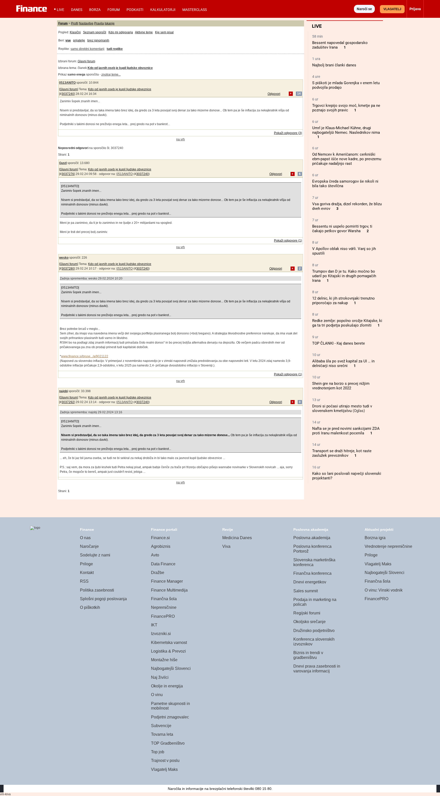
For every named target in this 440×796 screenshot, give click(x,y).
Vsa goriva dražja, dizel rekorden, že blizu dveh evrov (347, 206)
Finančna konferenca (312, 573)
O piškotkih (90, 607)
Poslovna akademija (311, 538)
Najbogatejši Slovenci (171, 668)
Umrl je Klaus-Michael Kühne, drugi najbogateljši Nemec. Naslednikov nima (346, 130)
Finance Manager (167, 581)
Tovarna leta (162, 734)
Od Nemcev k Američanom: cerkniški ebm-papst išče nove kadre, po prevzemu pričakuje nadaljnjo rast (346, 159)
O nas (85, 538)
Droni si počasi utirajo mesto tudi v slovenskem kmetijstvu (342, 408)
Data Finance (163, 564)
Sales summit (305, 591)
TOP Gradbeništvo (168, 743)
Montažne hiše (164, 660)
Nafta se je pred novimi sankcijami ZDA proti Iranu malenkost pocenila (346, 430)
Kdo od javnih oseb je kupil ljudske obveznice (119, 89)
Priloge (86, 564)
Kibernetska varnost (169, 642)
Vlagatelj (392, 9)
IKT (154, 625)
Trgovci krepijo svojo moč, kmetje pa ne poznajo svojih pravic (346, 107)
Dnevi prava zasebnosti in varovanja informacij (316, 668)
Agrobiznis (160, 546)
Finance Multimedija (169, 590)
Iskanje (110, 23)
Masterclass (194, 10)
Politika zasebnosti (97, 590)
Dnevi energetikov (309, 582)
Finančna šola (164, 599)
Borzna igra (375, 538)
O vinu (157, 694)
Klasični (75, 32)
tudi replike (115, 49)
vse (68, 40)
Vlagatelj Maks (164, 769)
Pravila (99, 23)
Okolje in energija (167, 686)
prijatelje (79, 40)
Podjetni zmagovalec (170, 717)
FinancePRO (163, 616)
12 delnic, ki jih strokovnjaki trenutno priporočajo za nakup (343, 300)
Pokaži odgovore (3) (288, 133)
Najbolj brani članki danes (334, 65)
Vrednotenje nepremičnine (388, 546)
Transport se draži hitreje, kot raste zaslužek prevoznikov (342, 453)
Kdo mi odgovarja (120, 32)
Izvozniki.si (161, 633)
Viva (226, 546)
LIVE (60, 10)
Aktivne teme (144, 32)
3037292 (68, 402)
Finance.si (160, 538)
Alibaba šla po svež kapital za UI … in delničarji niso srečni (343, 363)
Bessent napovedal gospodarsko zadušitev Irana (340, 45)
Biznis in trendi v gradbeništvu (308, 655)
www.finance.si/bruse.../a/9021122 (84, 356)
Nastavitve (86, 23)
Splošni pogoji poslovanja (103, 599)
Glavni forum (86, 61)
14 (299, 94)
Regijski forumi (306, 613)
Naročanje (89, 546)
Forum (113, 10)
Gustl (63, 163)
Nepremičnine (163, 607)
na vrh (180, 139)
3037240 (68, 94)
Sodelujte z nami (95, 555)
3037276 (68, 174)
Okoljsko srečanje (309, 622)
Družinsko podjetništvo (314, 630)
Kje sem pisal (164, 32)
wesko (63, 257)
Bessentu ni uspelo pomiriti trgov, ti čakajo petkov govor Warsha (342, 228)
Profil (74, 23)
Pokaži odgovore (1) (288, 240)
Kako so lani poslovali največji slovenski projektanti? (346, 475)
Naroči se (364, 9)
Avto (155, 555)
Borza (95, 10)
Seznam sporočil (94, 32)
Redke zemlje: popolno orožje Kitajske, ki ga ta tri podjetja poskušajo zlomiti (347, 323)
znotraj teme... (111, 74)
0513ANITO (67, 82)
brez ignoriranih (98, 40)
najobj (63, 391)
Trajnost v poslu (165, 760)
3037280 (68, 268)
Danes (76, 10)
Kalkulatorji (162, 10)
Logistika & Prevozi (168, 651)
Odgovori (274, 94)
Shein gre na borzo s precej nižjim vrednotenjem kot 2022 (340, 385)
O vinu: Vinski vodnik (384, 590)
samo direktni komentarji (87, 49)
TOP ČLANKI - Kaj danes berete (338, 343)
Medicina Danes (237, 538)
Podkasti (135, 10)
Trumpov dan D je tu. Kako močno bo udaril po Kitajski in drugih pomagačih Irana (344, 276)
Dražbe (157, 572)
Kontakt (87, 572)
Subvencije (161, 726)
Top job (157, 752)
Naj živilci (160, 677)
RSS (84, 581)
